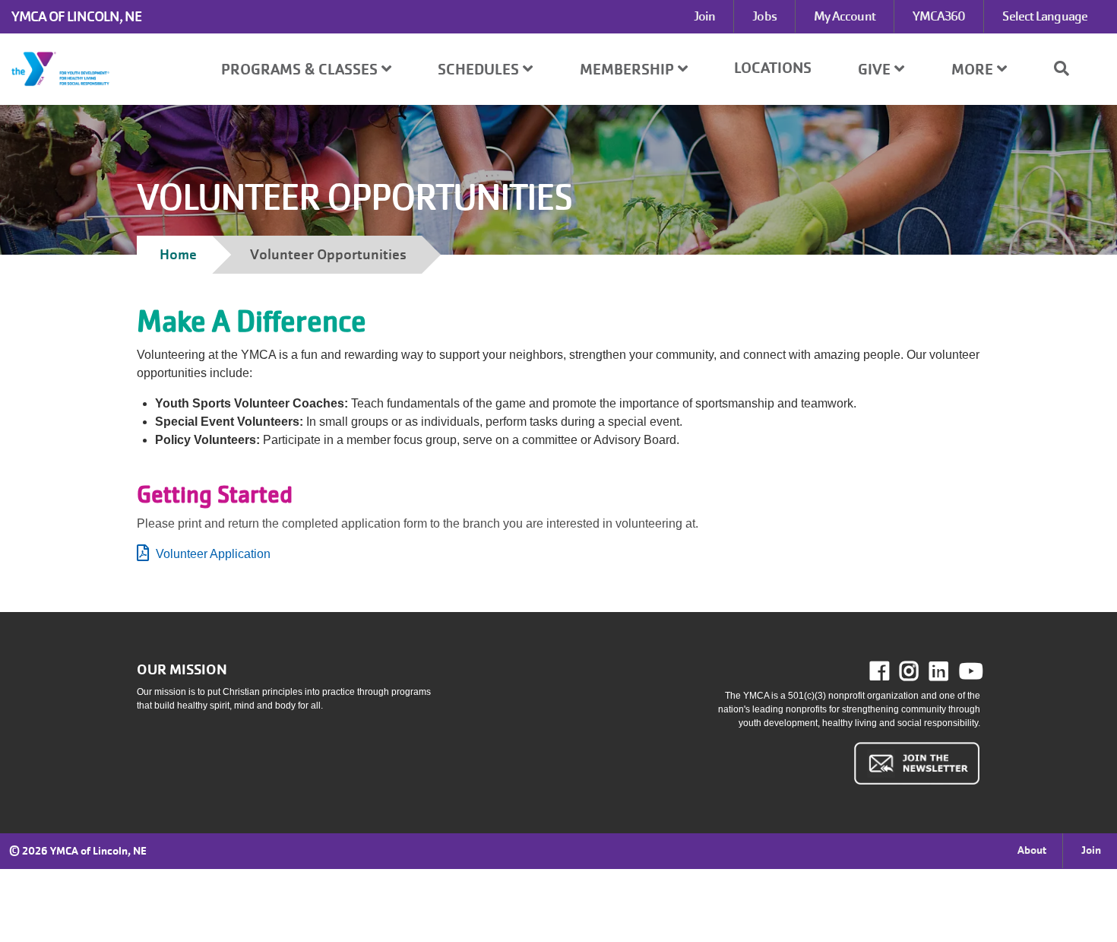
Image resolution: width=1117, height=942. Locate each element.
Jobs (764, 16)
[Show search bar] (1067, 68)
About (1031, 850)
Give (876, 69)
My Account (844, 16)
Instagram (920, 671)
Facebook (890, 671)
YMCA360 (939, 16)
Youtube (969, 671)
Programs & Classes (301, 69)
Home (178, 254)
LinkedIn (949, 671)
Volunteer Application (213, 553)
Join (704, 16)
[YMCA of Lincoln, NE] (93, 69)
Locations (773, 68)
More (974, 69)
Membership (629, 69)
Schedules (480, 69)
